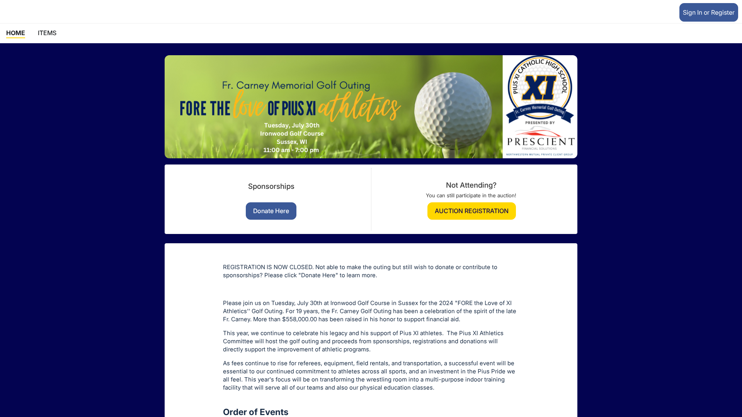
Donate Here (271, 211)
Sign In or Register (709, 12)
